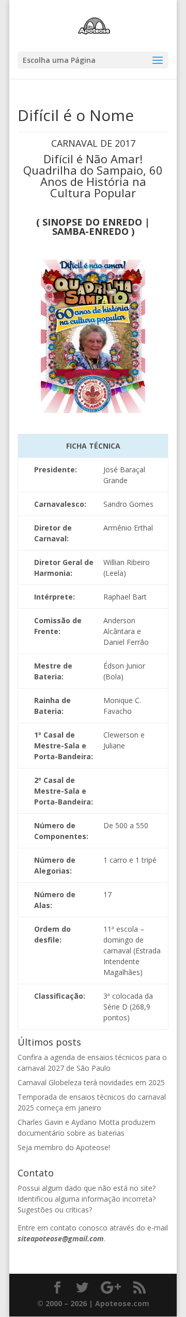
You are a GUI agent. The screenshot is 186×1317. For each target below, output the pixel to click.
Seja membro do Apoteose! (64, 1147)
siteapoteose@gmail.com (61, 1238)
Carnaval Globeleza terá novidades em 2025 (91, 1082)
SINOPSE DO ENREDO (92, 222)
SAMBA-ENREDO (90, 231)
